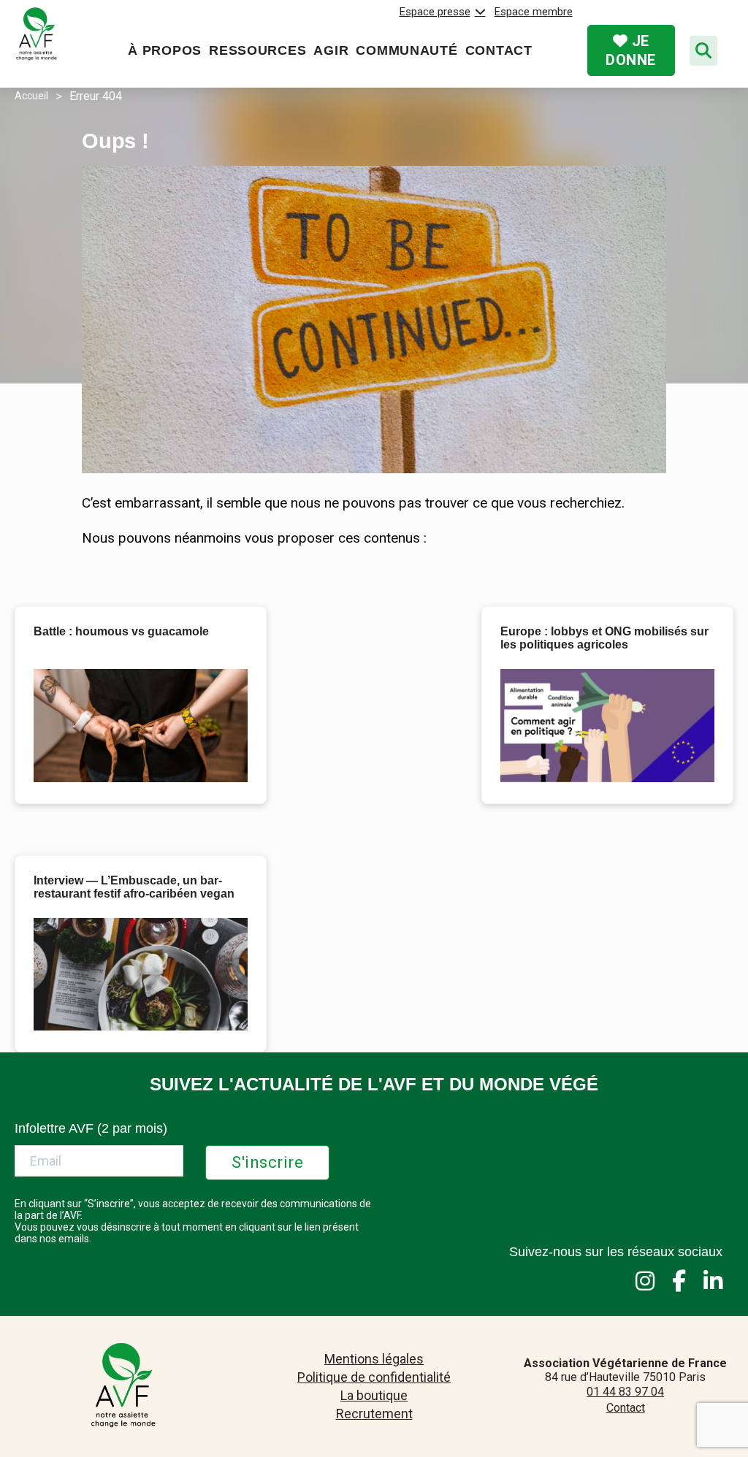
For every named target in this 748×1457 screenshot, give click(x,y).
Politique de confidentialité (374, 1377)
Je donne (631, 50)
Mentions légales (374, 1358)
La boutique (374, 1395)
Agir (330, 50)
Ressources (257, 50)
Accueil (31, 96)
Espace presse (435, 11)
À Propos (165, 50)
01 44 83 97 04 (625, 1392)
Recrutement (374, 1413)
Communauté (406, 50)
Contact (499, 50)
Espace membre (534, 11)
